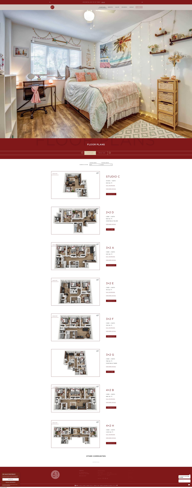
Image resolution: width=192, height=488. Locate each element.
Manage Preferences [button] (10, 482)
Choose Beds (93, 162)
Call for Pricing (110, 185)
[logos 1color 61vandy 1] (55, 478)
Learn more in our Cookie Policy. (6, 485)
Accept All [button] (10, 479)
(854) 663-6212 (82, 475)
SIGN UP (103, 2)
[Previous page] (50, 2)
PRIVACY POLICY (90, 485)
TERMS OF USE (96, 485)
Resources (124, 7)
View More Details (111, 189)
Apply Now (110, 229)
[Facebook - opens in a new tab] (102, 477)
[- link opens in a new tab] (131, 480)
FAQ (129, 473)
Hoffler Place (96, 461)
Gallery (117, 7)
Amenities (110, 7)
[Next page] (142, 2)
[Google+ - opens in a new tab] (105, 477)
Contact (131, 7)
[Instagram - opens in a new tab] (103, 477)
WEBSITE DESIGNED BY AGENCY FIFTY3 (107, 485)
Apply (137, 7)
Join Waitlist (111, 194)
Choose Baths (105, 162)
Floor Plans (102, 7)
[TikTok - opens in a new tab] (107, 477)
